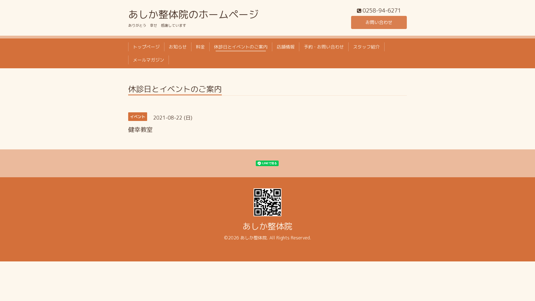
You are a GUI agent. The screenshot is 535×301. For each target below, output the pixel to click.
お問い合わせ (379, 22)
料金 (200, 47)
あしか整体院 (267, 226)
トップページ (146, 47)
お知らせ (178, 47)
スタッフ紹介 (366, 47)
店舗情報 (286, 47)
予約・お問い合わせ (324, 47)
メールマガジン (148, 60)
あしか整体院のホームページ (193, 14)
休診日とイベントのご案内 (241, 47)
